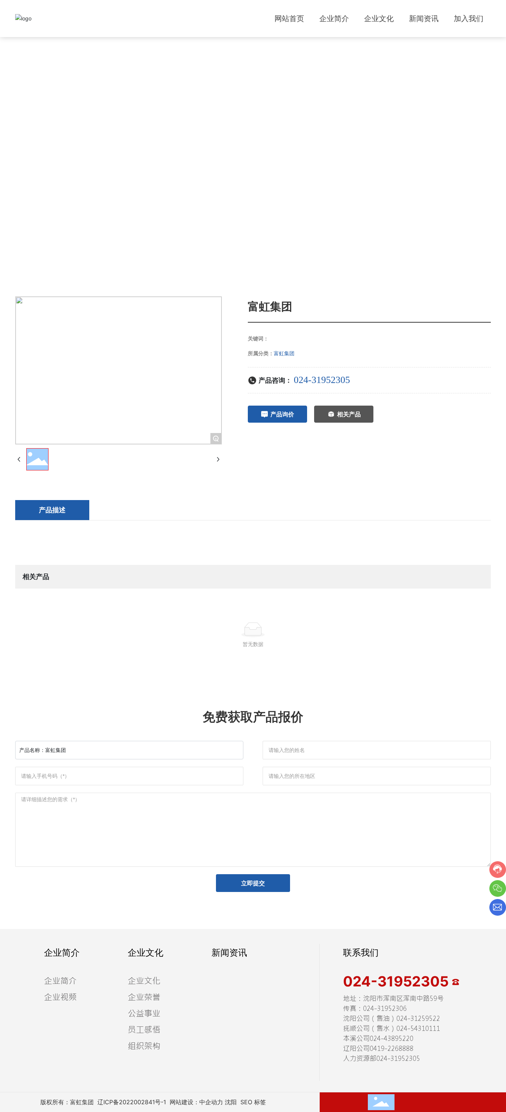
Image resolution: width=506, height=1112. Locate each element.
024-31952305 (322, 379)
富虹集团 (284, 353)
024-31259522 (418, 1018)
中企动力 (211, 1102)
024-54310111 (418, 1028)
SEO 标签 (253, 1102)
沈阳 (231, 1102)
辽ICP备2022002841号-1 (131, 1102)
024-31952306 (385, 1008)
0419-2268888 (391, 1048)
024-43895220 (391, 1038)
